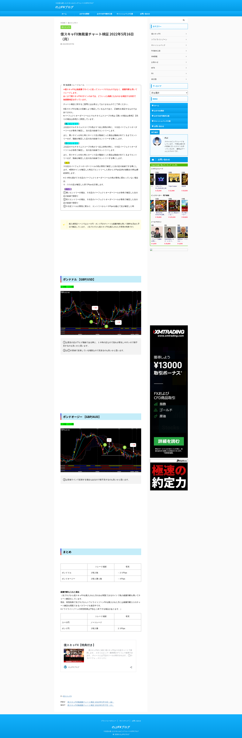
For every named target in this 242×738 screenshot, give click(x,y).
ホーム (64, 14)
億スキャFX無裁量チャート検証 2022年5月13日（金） (90, 702)
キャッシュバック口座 (125, 14)
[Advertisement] (100, 64)
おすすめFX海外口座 (104, 14)
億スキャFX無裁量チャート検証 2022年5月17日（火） (90, 705)
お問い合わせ (145, 14)
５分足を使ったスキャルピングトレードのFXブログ (121, 731)
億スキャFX (67, 696)
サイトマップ (124, 721)
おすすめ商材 (84, 14)
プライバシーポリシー (108, 721)
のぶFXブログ (64, 7)
